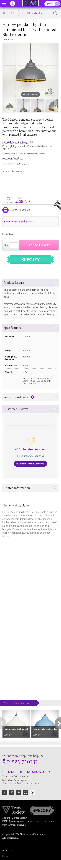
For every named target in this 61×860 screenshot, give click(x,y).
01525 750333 (22, 762)
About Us (7, 850)
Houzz (32, 792)
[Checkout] (57, 3)
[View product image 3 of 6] (37, 105)
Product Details (11, 158)
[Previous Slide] (5, 105)
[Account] (14, 3)
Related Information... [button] (18, 488)
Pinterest (18, 792)
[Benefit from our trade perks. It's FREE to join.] (13, 810)
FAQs (5, 856)
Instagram (25, 792)
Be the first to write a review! (30, 463)
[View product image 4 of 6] (51, 105)
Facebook (4, 792)
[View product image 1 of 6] (9, 105)
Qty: (6, 245)
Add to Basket (39, 245)
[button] (30, 283)
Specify (42, 810)
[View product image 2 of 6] (23, 105)
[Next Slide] (55, 105)
